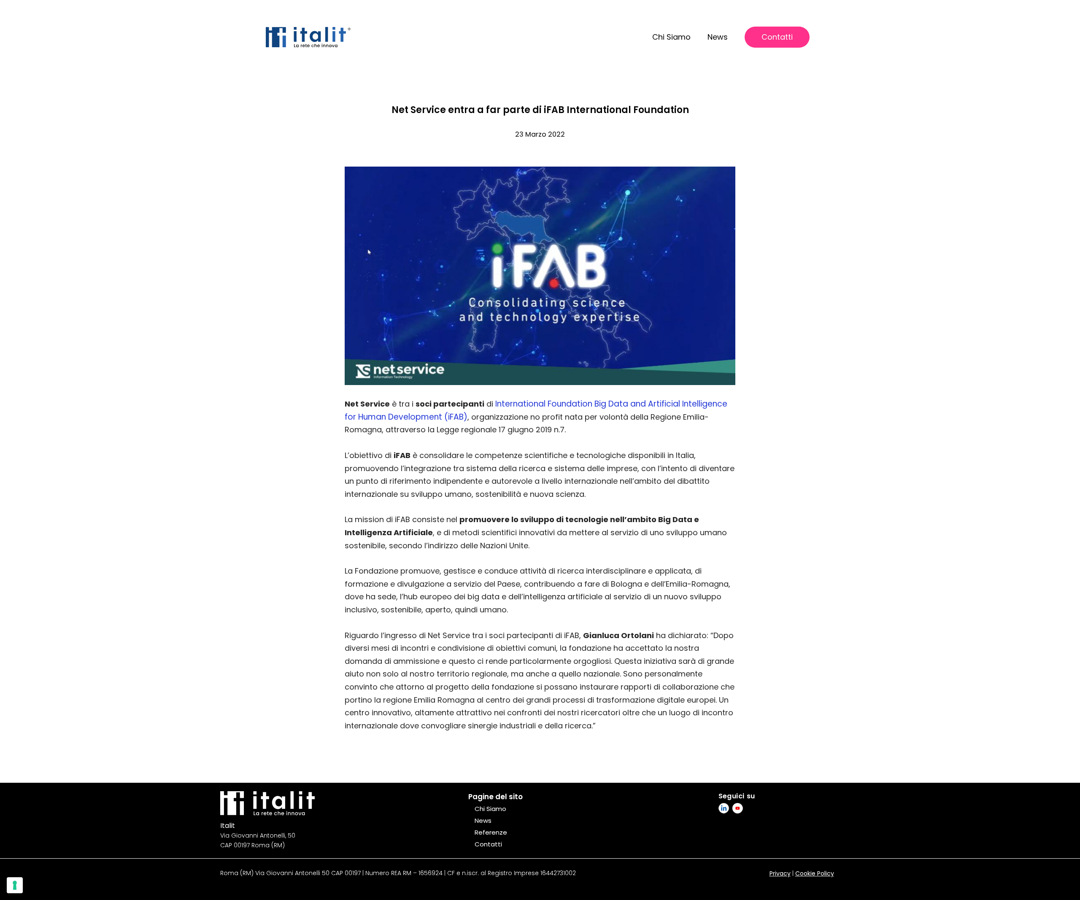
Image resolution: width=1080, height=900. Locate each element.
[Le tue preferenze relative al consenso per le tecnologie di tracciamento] (15, 885)
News (717, 37)
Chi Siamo (671, 37)
